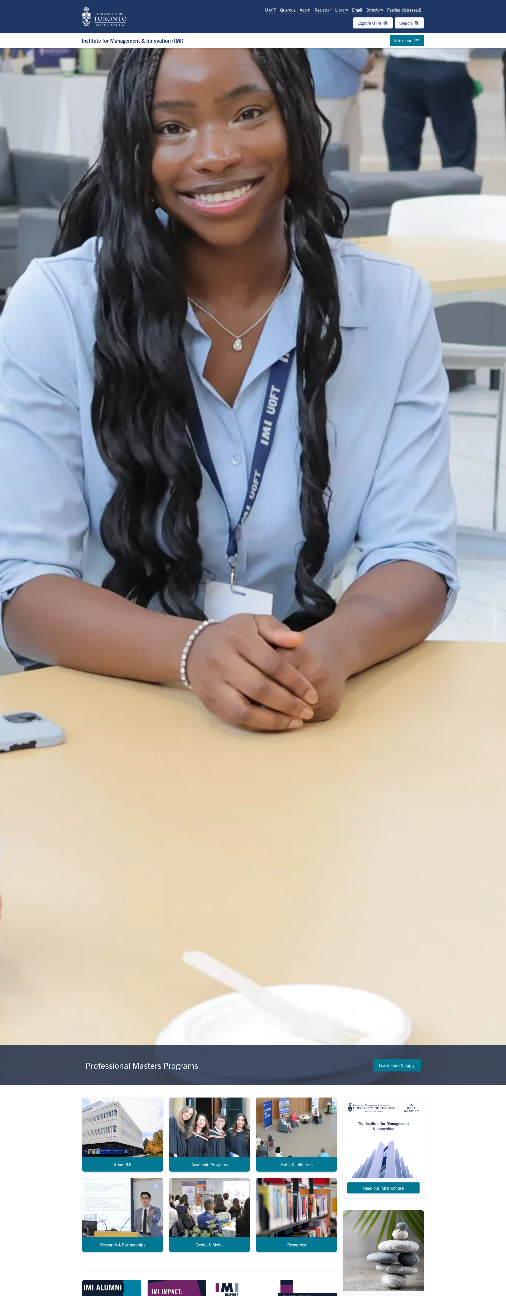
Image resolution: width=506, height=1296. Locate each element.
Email (357, 9)
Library (341, 9)
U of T (270, 9)
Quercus (287, 9)
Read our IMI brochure (383, 1188)
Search (406, 23)
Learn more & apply (396, 1065)
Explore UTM (370, 23)
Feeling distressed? (404, 9)
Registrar (323, 9)
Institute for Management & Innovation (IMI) (132, 40)
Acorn (305, 9)
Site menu (403, 40)
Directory (374, 9)
